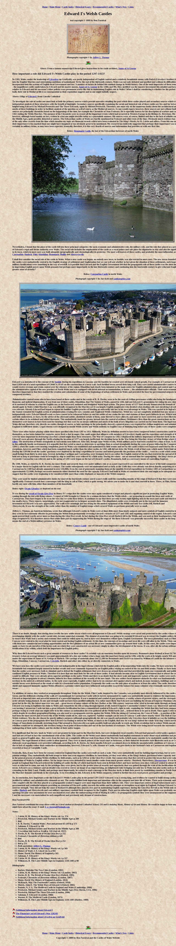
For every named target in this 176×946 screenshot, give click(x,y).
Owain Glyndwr (32, 488)
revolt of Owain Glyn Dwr (41, 493)
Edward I (32, 96)
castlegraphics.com (121, 279)
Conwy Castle (79, 526)
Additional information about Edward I (34, 910)
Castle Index (68, 7)
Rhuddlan (43, 254)
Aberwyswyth (77, 254)
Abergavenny (160, 760)
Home (45, 7)
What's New (121, 7)
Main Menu (54, 7)
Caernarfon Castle (99, 274)
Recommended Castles (103, 7)
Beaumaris (54, 254)
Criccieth (54, 661)
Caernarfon (17, 254)
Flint (35, 254)
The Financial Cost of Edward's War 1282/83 (37, 913)
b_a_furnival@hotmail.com (57, 807)
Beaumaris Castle (82, 131)
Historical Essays (83, 7)
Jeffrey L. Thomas (101, 57)
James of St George (127, 68)
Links (131, 7)
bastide (58, 382)
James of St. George (88, 87)
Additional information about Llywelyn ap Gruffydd (40, 917)
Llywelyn (53, 79)
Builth (63, 254)
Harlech (28, 254)
